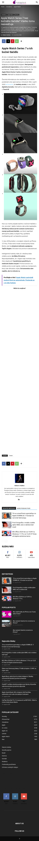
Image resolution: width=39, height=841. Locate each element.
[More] (21, 41)
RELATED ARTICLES (9, 508)
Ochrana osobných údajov (10, 767)
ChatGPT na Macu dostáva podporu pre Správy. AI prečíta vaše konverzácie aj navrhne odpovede (19, 685)
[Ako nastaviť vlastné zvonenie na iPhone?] (6, 631)
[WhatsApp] (17, 41)
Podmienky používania (9, 764)
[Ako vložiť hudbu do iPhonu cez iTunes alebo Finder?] (6, 614)
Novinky (17, 14)
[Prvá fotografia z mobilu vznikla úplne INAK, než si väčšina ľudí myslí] (6, 525)
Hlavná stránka (6, 747)
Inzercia (4, 756)
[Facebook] (4, 41)
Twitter (11, 455)
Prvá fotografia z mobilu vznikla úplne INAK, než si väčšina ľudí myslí (23, 525)
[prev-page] (3, 541)
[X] (8, 41)
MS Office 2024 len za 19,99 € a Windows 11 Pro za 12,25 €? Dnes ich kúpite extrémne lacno (24, 534)
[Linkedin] (19, 499)
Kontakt (4, 759)
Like (8, 551)
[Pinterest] (12, 41)
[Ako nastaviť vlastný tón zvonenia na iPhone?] (6, 623)
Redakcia (4, 761)
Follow (19, 551)
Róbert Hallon (6, 35)
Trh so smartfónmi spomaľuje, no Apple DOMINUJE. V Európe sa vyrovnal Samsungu (24, 515)
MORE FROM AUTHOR (23, 508)
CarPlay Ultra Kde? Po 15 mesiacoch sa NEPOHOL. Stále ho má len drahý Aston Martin (19, 701)
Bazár (3, 753)
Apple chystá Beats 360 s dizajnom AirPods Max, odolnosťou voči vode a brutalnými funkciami (16, 693)
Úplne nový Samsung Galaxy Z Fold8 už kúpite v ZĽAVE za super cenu (19, 669)
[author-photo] (19, 483)
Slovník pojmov (6, 750)
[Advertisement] (19, 371)
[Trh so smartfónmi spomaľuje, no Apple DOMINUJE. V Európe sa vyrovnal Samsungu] (6, 515)
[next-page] (6, 541)
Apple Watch (17, 7)
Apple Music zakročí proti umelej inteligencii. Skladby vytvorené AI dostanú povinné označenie (17, 677)
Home (2, 7)
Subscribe (31, 551)
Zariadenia (9, 7)
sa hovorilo (9, 84)
